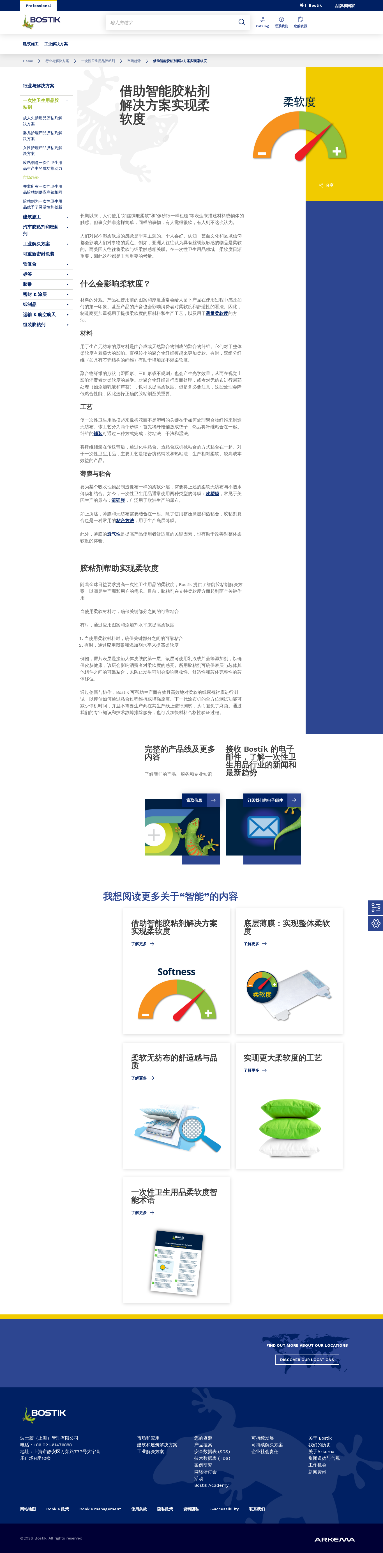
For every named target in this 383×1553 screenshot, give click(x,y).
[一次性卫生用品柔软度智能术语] (176, 1240)
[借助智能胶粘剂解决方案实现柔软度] (176, 971)
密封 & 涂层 (35, 294)
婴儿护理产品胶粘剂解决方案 (42, 136)
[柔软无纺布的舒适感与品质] (176, 1106)
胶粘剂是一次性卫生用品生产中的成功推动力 (42, 165)
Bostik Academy (211, 1485)
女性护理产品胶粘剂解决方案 (42, 150)
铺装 (98, 433)
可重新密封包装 (38, 254)
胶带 (27, 284)
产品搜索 (203, 1444)
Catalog (262, 26)
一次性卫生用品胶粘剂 (98, 61)
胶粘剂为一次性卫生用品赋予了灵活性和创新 (42, 204)
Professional (38, 5)
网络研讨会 (205, 1471)
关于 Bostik (311, 5)
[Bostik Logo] (48, 1425)
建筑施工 (31, 44)
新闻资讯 (317, 1471)
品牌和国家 (345, 5)
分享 (329, 185)
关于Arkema (321, 1451)
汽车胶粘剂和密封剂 (41, 230)
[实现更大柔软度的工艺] (289, 1106)
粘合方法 (125, 520)
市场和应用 (148, 1438)
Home (28, 61)
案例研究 (203, 1465)
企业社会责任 (265, 1451)
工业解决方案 (56, 44)
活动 (198, 1478)
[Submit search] (242, 22)
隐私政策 (165, 1509)
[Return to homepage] (45, 22)
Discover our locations (307, 1359)
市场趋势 (134, 61)
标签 (27, 274)
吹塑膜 (212, 493)
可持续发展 (263, 1438)
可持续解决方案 (267, 1444)
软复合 (29, 264)
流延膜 (118, 500)
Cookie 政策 (57, 1509)
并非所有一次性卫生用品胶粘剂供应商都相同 (42, 189)
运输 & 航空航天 (39, 314)
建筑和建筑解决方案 (157, 1444)
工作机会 (317, 1465)
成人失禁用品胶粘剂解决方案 (42, 121)
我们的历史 (319, 1444)
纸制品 (29, 304)
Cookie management (100, 1509)
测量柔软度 (217, 313)
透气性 (114, 534)
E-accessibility (224, 1509)
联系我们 (281, 26)
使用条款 (139, 1509)
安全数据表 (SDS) (212, 1451)
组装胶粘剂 (34, 324)
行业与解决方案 (57, 61)
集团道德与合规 (324, 1458)
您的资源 (300, 26)
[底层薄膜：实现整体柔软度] (289, 971)
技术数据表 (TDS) (212, 1458)
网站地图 (28, 1509)
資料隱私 (191, 1509)
